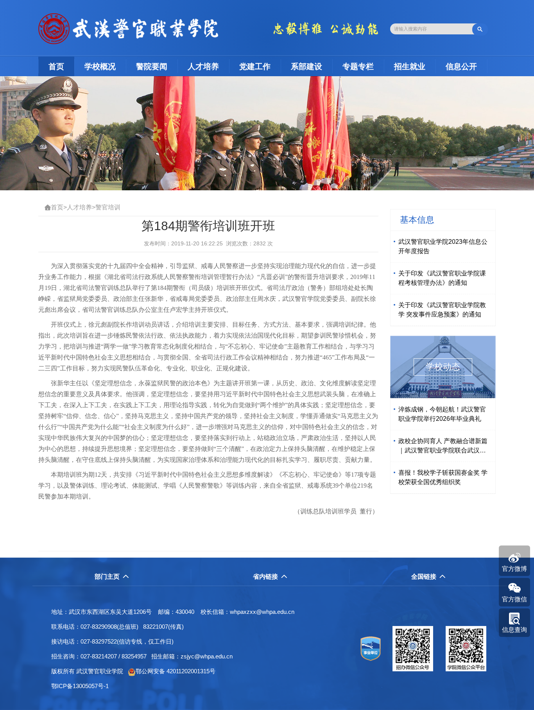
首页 (61, 66)
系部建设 (306, 66)
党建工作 (255, 66)
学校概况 (100, 66)
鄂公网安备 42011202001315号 (175, 671)
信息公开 (461, 66)
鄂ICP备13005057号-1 (82, 686)
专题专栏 (358, 66)
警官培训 (107, 207)
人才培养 (203, 66)
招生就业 (409, 66)
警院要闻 (151, 66)
